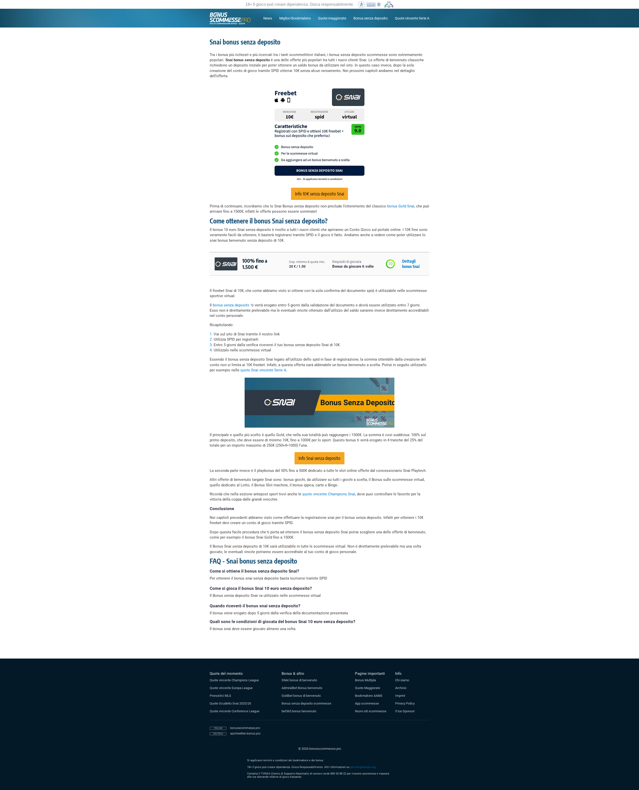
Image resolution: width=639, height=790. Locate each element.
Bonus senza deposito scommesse (306, 703)
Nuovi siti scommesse (370, 711)
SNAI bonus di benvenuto (299, 680)
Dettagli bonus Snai (411, 264)
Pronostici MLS (220, 696)
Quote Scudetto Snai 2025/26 (230, 703)
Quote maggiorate (332, 18)
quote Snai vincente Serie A (263, 370)
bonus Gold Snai (400, 206)
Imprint (400, 696)
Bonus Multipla (365, 680)
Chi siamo (402, 680)
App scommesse (367, 703)
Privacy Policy (405, 703)
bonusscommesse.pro (245, 728)
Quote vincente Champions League (234, 680)
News (267, 18)
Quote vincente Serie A (412, 18)
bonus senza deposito (231, 305)
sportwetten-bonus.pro (245, 733)
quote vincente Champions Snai (328, 494)
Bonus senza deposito (370, 18)
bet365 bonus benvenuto (299, 711)
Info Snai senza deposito (319, 458)
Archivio (400, 688)
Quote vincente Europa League (231, 688)
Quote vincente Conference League (234, 711)
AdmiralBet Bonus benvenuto (302, 688)
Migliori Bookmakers (295, 18)
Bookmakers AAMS (368, 696)
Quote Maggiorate (367, 688)
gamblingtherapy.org (362, 767)
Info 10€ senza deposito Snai (319, 193)
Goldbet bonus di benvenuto (301, 696)
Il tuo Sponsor (405, 711)
